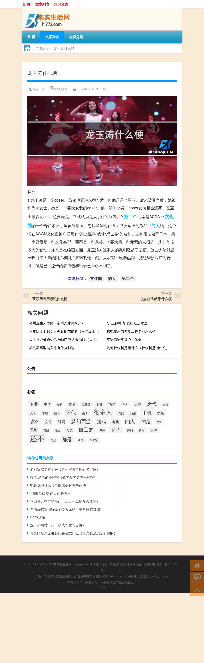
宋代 (71, 412)
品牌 (137, 404)
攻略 (34, 421)
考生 (57, 430)
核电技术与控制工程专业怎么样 (131, 331)
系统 (33, 429)
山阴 (85, 413)
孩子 (57, 413)
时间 (61, 421)
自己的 (86, 429)
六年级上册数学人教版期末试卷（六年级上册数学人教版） (66, 331)
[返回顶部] (196, 590)
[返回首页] (196, 565)
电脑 (115, 421)
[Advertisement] (102, 628)
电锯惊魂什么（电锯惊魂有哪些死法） (59, 485)
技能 (160, 413)
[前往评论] (196, 577)
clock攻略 (37, 516)
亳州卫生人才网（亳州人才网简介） (57, 322)
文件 (48, 421)
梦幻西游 (81, 421)
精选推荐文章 (118, 564)
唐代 (152, 403)
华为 (124, 404)
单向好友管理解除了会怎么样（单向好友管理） (66, 509)
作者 (72, 404)
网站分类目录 (98, 564)
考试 (69, 430)
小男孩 (102, 587)
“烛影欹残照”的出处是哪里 (50, 493)
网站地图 (136, 564)
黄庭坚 (94, 440)
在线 (165, 404)
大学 (33, 413)
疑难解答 (150, 564)
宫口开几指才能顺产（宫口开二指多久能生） (65, 501)
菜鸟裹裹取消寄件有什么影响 (51, 347)
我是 (133, 413)
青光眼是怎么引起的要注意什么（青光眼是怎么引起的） (73, 532)
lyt (42, 89)
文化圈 (96, 278)
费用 (141, 430)
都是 (67, 439)
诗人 (116, 429)
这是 (53, 440)
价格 (60, 404)
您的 (121, 413)
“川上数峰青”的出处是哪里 (127, 322)
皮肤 (159, 422)
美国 (46, 430)
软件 (153, 429)
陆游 (81, 440)
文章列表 (42, 3)
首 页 (26, 3)
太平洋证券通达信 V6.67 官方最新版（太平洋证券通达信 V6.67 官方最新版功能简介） (66, 339)
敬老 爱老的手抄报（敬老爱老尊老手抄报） (63, 477)
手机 (147, 412)
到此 (99, 404)
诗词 (130, 430)
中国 (47, 404)
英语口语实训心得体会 (124, 339)
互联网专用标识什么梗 (49, 298)
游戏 (101, 421)
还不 (37, 438)
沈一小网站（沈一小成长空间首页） (58, 524)
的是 (145, 421)
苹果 (102, 430)
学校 (45, 413)
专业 (34, 404)
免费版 (86, 404)
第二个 (130, 216)
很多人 (103, 411)
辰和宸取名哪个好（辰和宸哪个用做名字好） (65, 469)
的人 (155, 225)
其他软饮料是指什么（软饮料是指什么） (138, 347)
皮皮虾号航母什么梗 (156, 298)
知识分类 (61, 3)
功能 (111, 404)
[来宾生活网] (48, 9)
